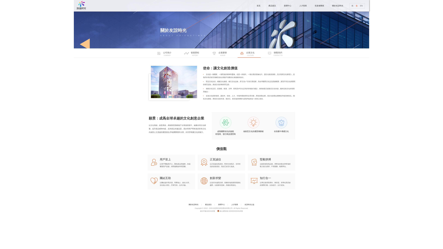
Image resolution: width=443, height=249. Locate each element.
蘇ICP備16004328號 (207, 211)
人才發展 (303, 6)
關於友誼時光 (337, 6)
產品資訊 (272, 6)
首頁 (258, 6)
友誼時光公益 (249, 204)
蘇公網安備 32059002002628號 (231, 211)
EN (361, 6)
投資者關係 (319, 6)
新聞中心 (287, 6)
